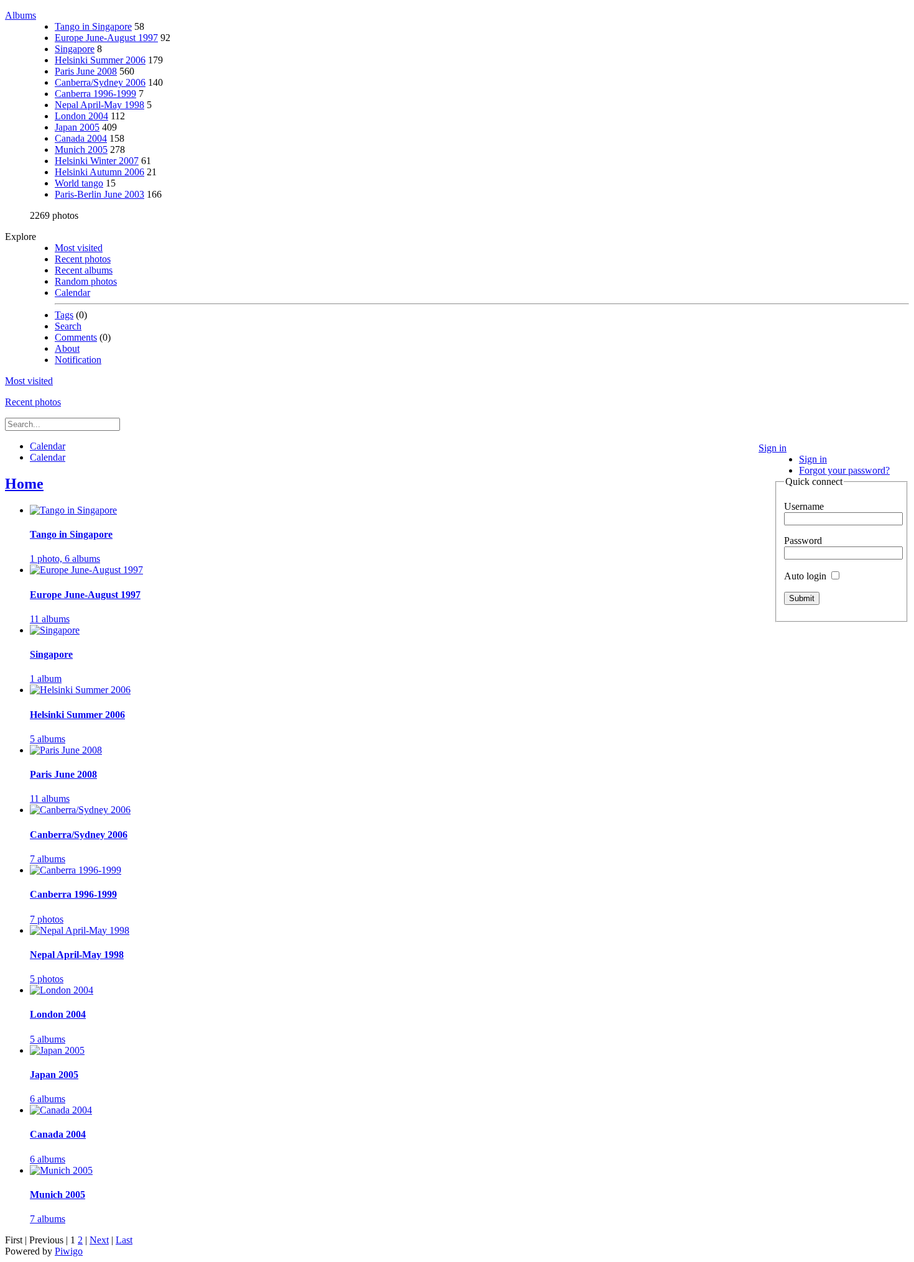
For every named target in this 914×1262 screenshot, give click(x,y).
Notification (78, 359)
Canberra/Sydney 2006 (100, 82)
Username (804, 506)
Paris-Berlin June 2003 (99, 194)
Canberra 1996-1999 (95, 93)
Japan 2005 (77, 127)
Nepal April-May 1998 (99, 104)
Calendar (72, 292)
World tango (79, 183)
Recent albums (84, 270)
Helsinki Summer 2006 (100, 60)
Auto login (806, 576)
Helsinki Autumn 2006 (99, 172)
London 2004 (81, 116)
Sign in (773, 448)
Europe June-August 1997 (106, 37)
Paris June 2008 (86, 71)
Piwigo (69, 1251)
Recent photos (83, 259)
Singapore (75, 49)
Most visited (79, 247)
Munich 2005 (81, 149)
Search (68, 326)
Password (803, 540)
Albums (20, 15)
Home (24, 484)
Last (124, 1240)
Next (99, 1240)
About (67, 348)
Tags (64, 315)
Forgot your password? (844, 470)
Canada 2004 (81, 138)
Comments (76, 337)
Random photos (86, 281)
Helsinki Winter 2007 (97, 160)
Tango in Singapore (93, 26)
